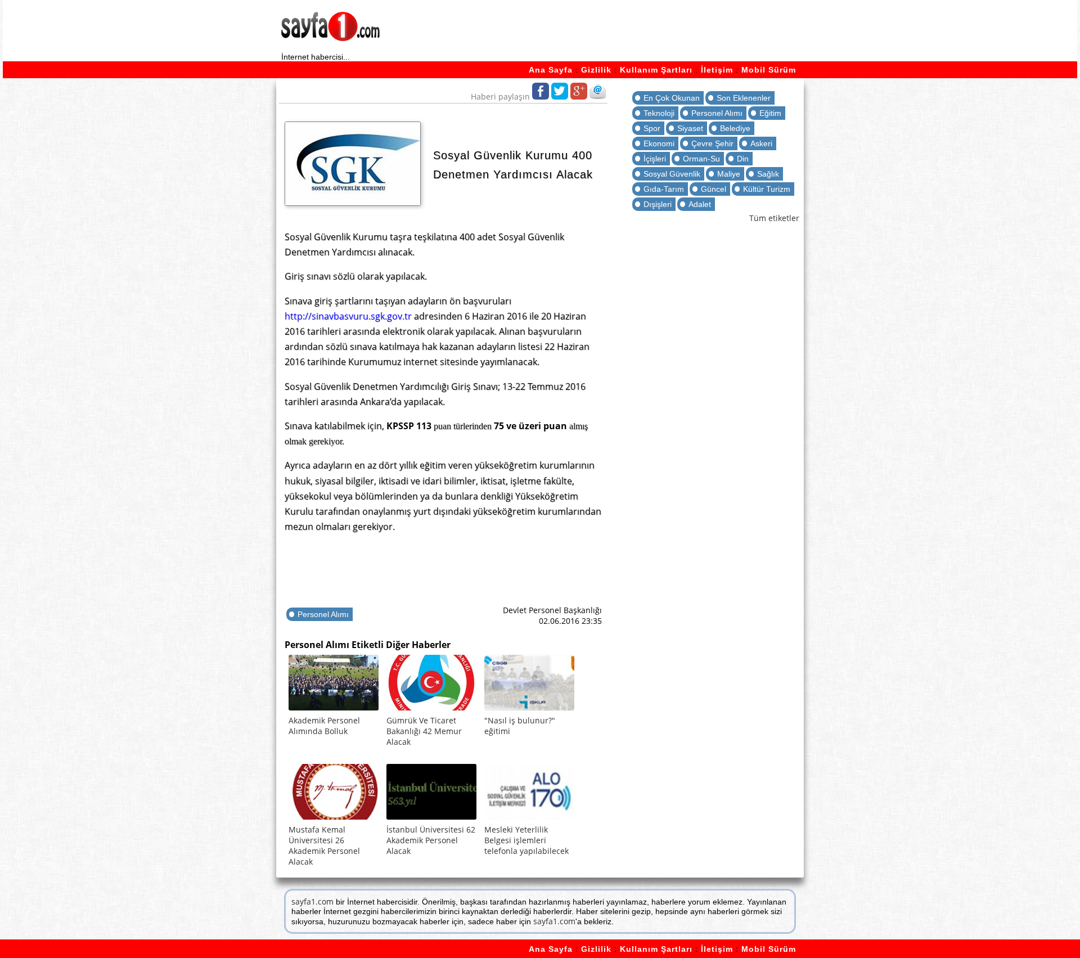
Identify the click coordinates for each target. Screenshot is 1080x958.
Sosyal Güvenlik (672, 173)
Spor (652, 128)
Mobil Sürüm (768, 69)
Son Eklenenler (744, 97)
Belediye (735, 128)
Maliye (728, 173)
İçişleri (655, 158)
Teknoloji (659, 113)
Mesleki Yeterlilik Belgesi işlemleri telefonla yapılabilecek (526, 840)
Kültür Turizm (766, 189)
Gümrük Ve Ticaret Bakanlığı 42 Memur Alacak (424, 731)
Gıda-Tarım (664, 189)
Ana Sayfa (551, 69)
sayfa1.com (312, 901)
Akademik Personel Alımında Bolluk (324, 725)
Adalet (699, 204)
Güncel (713, 189)
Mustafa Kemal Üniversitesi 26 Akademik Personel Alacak (324, 845)
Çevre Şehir (712, 143)
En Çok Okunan (672, 97)
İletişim (717, 69)
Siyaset (690, 128)
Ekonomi (659, 143)
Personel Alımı (323, 614)
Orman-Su (701, 158)
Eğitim (770, 113)
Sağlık (768, 173)
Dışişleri (658, 204)
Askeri (761, 143)
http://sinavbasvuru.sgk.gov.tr (348, 316)
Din (743, 158)
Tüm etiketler (774, 218)
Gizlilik (596, 69)
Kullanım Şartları (656, 69)
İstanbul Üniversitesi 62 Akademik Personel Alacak (430, 840)
